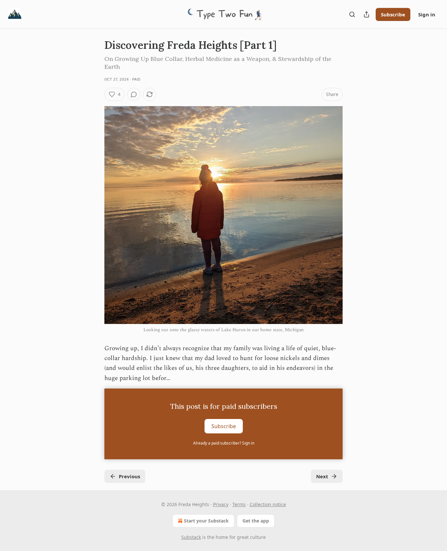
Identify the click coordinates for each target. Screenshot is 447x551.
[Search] (352, 14)
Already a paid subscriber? (223, 443)
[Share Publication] (366, 14)
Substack (191, 537)
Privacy (220, 504)
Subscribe (393, 14)
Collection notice (268, 504)
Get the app (255, 521)
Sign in (426, 14)
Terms (239, 504)
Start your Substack (206, 521)
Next (322, 476)
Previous (129, 476)
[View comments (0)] (133, 94)
